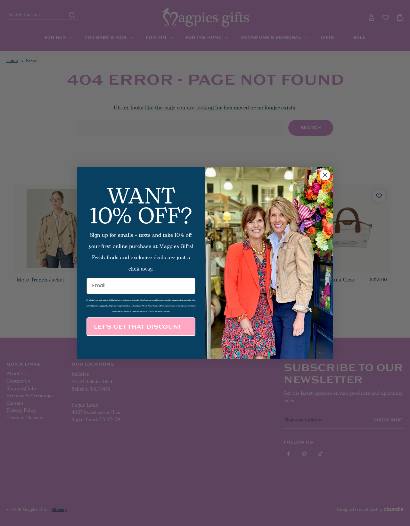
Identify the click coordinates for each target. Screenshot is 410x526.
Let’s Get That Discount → (141, 326)
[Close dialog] (325, 175)
